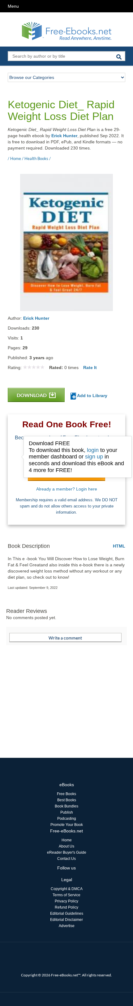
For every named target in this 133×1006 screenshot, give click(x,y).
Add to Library (91, 395)
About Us (66, 846)
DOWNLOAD (32, 395)
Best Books (66, 800)
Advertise (67, 926)
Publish (66, 812)
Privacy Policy (66, 901)
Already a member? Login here (66, 489)
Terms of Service (66, 895)
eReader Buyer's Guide (66, 852)
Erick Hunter (64, 135)
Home (67, 840)
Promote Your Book (66, 825)
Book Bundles (66, 806)
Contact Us (66, 858)
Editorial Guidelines (66, 913)
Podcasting (66, 818)
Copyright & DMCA (67, 889)
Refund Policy (66, 907)
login (93, 450)
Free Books (66, 794)
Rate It (90, 367)
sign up (94, 457)
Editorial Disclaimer (66, 920)
